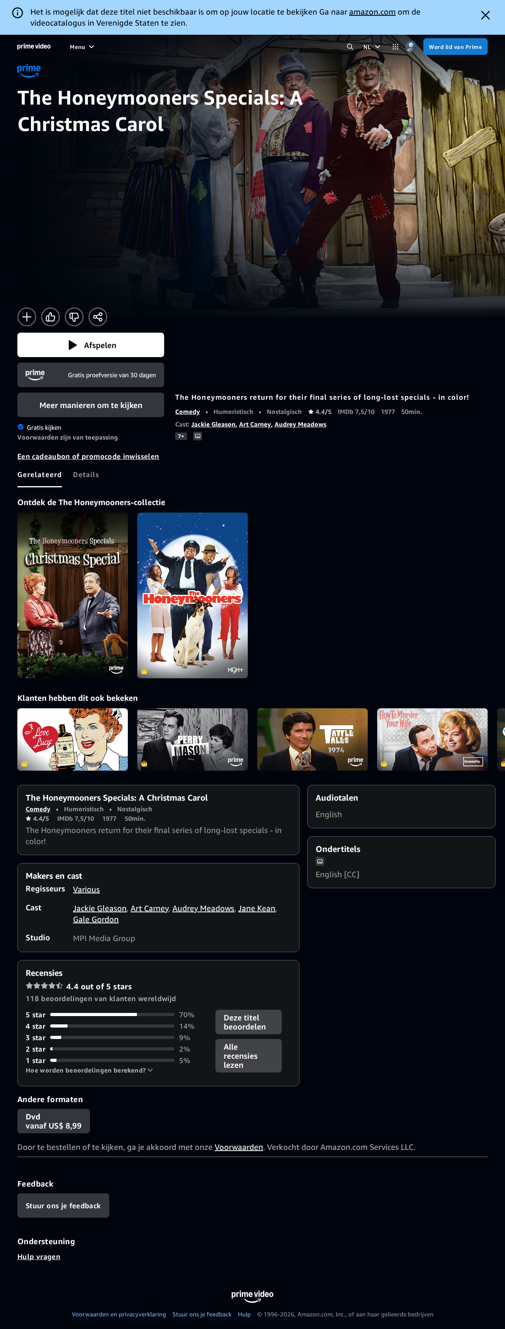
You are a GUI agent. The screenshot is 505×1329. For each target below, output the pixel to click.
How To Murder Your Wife (432, 739)
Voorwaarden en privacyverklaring (119, 1314)
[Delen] (97, 316)
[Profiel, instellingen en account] (411, 46)
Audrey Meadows (300, 424)
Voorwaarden (239, 1146)
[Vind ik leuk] (50, 316)
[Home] (33, 46)
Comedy (187, 412)
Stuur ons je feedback (202, 1314)
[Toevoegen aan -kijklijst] (26, 316)
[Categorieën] (395, 46)
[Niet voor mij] (74, 316)
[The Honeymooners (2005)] (192, 595)
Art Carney (255, 424)
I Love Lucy (72, 739)
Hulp (244, 1314)
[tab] (39, 474)
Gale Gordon (96, 919)
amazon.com (372, 11)
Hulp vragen (38, 1256)
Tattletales (312, 739)
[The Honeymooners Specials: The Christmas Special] (72, 595)
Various (86, 889)
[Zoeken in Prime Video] (350, 46)
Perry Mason (192, 739)
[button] (90, 345)
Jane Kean (256, 908)
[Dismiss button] (485, 15)
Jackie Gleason (213, 424)
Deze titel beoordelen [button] (245, 1022)
